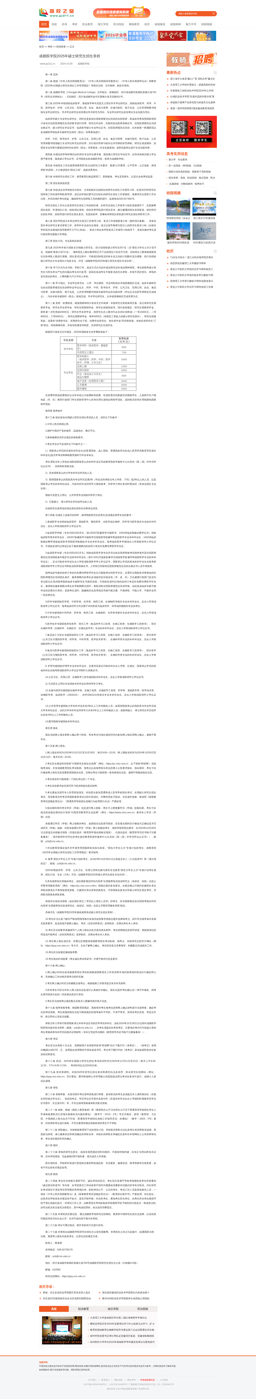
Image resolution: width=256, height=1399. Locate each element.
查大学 (172, 159)
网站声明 (131, 1380)
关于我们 (92, 1380)
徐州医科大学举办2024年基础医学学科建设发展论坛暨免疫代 (122, 1342)
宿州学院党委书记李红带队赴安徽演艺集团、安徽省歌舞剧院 (122, 1336)
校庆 (147, 24)
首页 (44, 24)
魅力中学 (191, 24)
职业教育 (87, 24)
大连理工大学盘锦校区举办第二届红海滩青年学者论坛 (118, 1317)
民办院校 (118, 24)
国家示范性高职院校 (179, 171)
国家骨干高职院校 (201, 171)
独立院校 (203, 178)
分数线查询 (187, 184)
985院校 (187, 165)
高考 (64, 24)
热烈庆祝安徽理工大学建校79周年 (188, 263)
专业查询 (182, 159)
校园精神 (175, 24)
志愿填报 (174, 184)
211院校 (197, 165)
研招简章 (61, 46)
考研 (74, 24)
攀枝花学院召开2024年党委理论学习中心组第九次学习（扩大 (122, 1324)
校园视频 (206, 24)
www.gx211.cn (47, 63)
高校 (54, 24)
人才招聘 (164, 1380)
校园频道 (160, 24)
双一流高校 (174, 165)
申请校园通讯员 (147, 1380)
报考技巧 (199, 184)
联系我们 (105, 1380)
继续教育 (134, 24)
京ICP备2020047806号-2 (95, 1384)
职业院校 (192, 178)
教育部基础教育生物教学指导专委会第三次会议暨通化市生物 (122, 1330)
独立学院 (103, 24)
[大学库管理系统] (121, 17)
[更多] (215, 72)
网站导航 (118, 1380)
